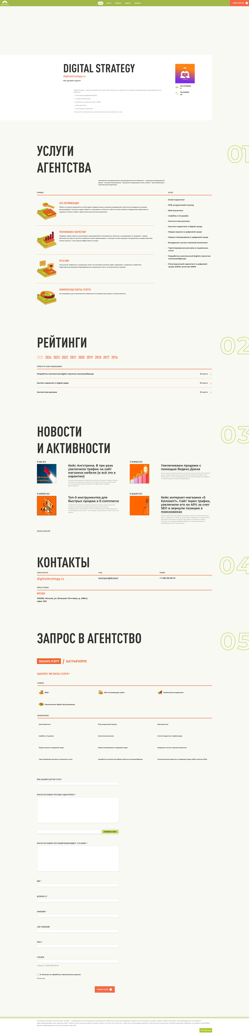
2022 (65, 357)
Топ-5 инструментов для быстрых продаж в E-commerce (93, 499)
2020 (81, 357)
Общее (101, 3)
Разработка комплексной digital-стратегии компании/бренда (65, 374)
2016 (114, 357)
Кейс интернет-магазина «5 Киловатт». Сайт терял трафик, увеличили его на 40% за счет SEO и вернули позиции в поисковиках (185, 505)
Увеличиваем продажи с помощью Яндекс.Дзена (181, 467)
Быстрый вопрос (76, 661)
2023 (56, 357)
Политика (41, 978)
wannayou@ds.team (108, 578)
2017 (106, 357)
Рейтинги (118, 3)
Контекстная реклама (47, 392)
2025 (40, 357)
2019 (90, 357)
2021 (73, 357)
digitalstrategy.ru (74, 76)
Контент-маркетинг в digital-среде (53, 383)
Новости (127, 3)
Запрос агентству (238, 3)
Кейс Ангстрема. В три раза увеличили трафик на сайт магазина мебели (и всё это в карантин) (92, 471)
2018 (98, 357)
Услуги (109, 3)
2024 (48, 357)
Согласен (205, 1030)
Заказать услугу (49, 661)
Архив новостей (43, 531)
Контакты (138, 3)
